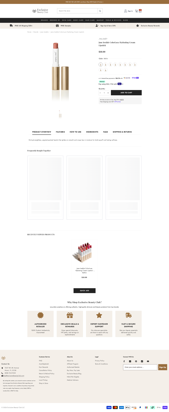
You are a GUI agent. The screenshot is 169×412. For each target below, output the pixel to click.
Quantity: (102, 89)
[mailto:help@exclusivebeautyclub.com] (19, 393)
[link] (45, 206)
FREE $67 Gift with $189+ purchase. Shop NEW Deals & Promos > (84, 2)
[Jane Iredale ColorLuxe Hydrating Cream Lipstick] (85, 252)
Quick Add (84, 290)
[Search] (79, 10)
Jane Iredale (44, 32)
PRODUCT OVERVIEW (41, 132)
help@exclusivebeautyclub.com (13, 376)
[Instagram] (130, 361)
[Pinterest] (136, 361)
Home (29, 32)
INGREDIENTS (92, 132)
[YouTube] (148, 361)
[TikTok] (142, 361)
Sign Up (162, 367)
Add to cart (126, 93)
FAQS (105, 132)
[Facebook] (124, 361)
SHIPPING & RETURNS (122, 132)
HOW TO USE (75, 132)
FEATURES (60, 132)
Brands (36, 32)
